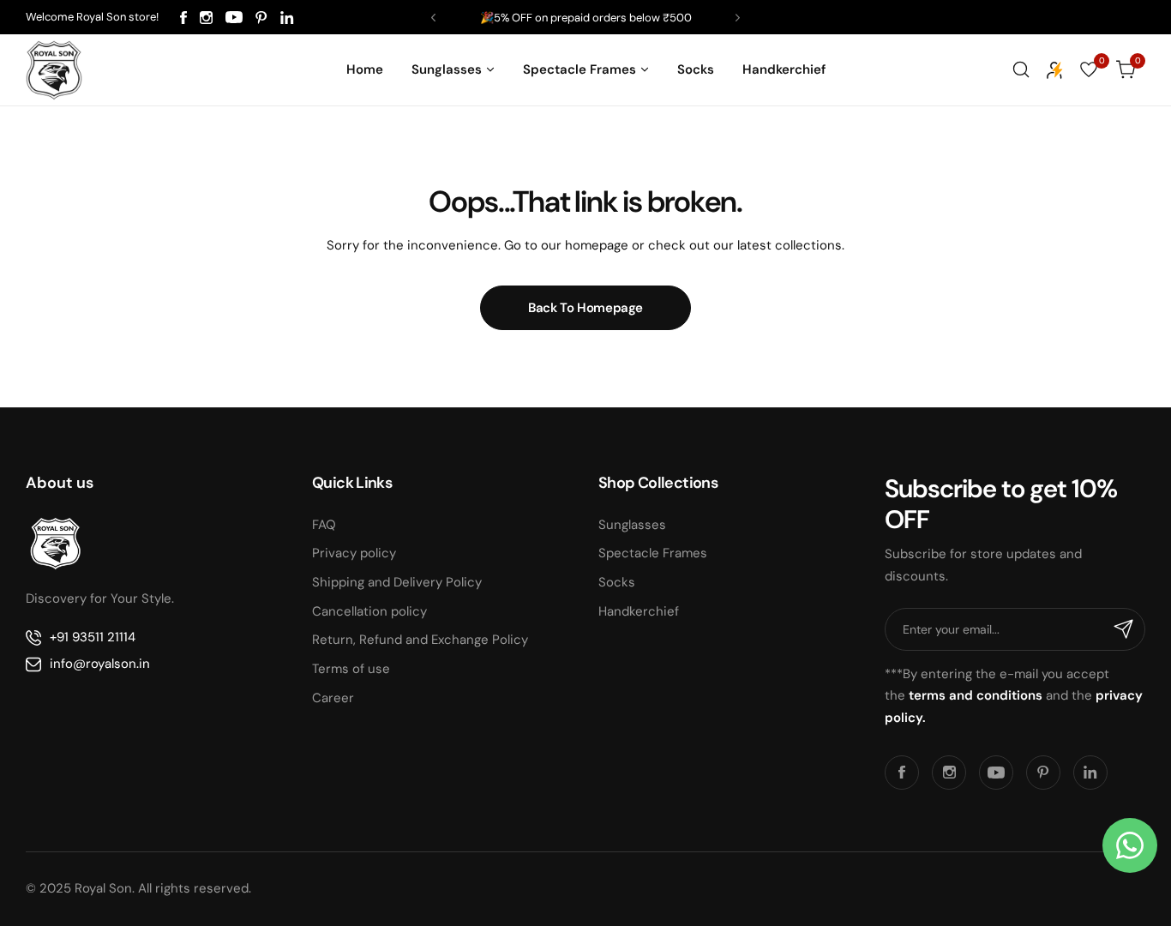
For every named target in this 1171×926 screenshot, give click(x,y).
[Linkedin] (287, 17)
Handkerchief (638, 611)
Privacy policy (354, 553)
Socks (616, 582)
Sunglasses (632, 524)
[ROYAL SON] (54, 69)
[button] (433, 17)
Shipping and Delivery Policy (397, 582)
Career (333, 698)
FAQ (324, 524)
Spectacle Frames (652, 553)
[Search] (1021, 69)
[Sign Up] (1123, 629)
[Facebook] (183, 17)
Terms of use (351, 668)
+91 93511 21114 (92, 637)
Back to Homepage (585, 307)
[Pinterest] (261, 17)
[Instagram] (206, 17)
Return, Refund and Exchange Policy (420, 639)
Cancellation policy (369, 611)
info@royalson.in (100, 663)
